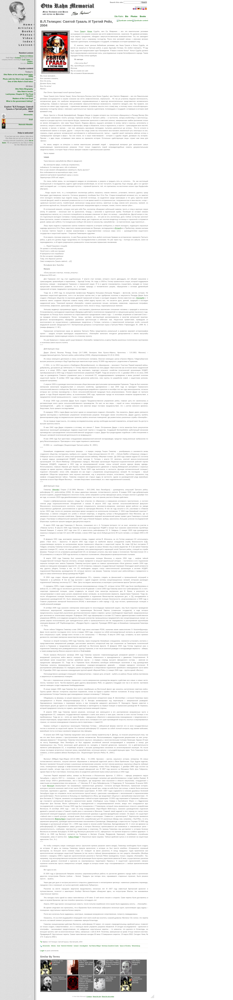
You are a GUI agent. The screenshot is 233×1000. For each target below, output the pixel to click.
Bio (126, 16)
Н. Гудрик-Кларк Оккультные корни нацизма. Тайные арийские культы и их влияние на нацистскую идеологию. (86, 982)
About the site (97, 996)
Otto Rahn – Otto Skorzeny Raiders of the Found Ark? (112, 962)
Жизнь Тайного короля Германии (59, 978)
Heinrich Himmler (67, 946)
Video (28, 38)
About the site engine (108, 996)
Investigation (84, 946)
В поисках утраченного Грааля (137, 979)
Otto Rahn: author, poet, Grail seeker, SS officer (86, 962)
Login (42, 951)
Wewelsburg (136, 946)
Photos (134, 16)
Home (28, 24)
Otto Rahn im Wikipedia (111, 978)
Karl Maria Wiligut (95, 946)
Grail (58, 946)
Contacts (89, 996)
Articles (53, 946)
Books (143, 16)
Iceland (76, 946)
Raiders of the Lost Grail (57, 961)
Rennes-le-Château (26, 56)
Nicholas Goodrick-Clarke (110, 946)
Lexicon (26, 45)
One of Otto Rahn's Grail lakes (20, 81)
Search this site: (117, 2)
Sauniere (30, 63)
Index (28, 41)
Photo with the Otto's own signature (18, 79)
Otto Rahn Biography (136, 961)
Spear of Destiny (125, 946)
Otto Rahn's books (25, 91)
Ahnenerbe (46, 946)
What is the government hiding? (19, 101)
